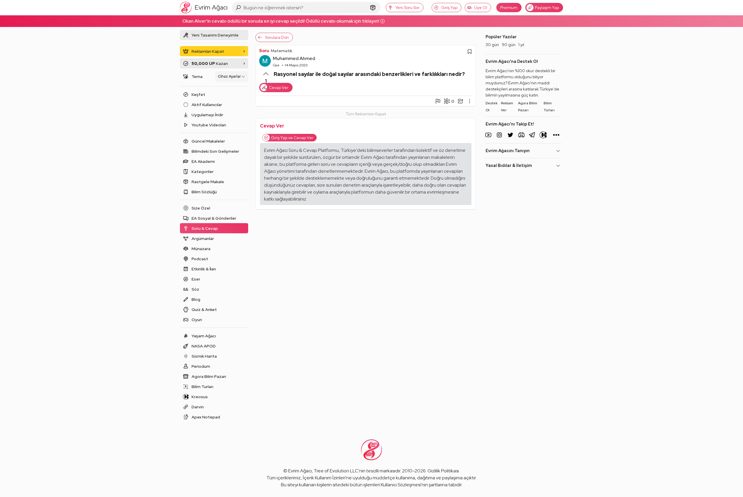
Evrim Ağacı (300, 471)
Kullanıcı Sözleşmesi (401, 485)
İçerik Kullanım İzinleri (324, 478)
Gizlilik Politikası (443, 471)
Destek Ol (491, 106)
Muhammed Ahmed (294, 58)
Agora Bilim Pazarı (527, 106)
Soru (264, 50)
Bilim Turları (549, 106)
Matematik (281, 50)
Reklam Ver (507, 106)
